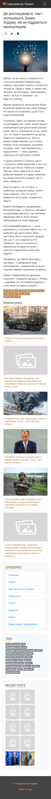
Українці (38, 650)
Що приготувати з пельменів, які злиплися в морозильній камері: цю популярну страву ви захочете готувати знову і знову (25, 382)
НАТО (20, 669)
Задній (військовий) (28, 291)
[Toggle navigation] (45, 4)
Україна (7, 291)
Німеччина (28, 669)
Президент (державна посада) (19, 650)
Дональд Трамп (12, 672)
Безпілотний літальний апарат (19, 657)
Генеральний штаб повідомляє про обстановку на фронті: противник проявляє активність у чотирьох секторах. (23, 503)
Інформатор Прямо (20, 4)
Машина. (26, 666)
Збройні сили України (15, 653)
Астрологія (24, 294)
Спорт (11, 603)
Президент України (14, 660)
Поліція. (35, 666)
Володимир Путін (13, 666)
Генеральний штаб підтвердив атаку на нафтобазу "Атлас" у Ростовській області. (25, 421)
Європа (28, 660)
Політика (13, 575)
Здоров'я (13, 610)
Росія (8, 644)
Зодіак (41, 291)
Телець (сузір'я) (11, 294)
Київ (23, 644)
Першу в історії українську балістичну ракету (24, 339)
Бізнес (12, 582)
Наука (11, 617)
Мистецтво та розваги (21, 589)
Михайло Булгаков (12, 297)
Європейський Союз (14, 663)
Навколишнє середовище (22, 624)
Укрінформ (11, 669)
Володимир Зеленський (16, 647)
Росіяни (29, 653)
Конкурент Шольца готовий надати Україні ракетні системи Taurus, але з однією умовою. (24, 459)
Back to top (25, 789)
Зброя (15, 291)
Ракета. (28, 663)
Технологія (14, 596)
